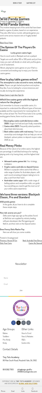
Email (12, 391)
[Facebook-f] (13, 322)
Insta (22, 391)
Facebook (34, 391)
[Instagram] (18, 322)
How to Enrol (26, 333)
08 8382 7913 (8, 369)
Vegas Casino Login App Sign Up (12, 95)
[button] (40, 11)
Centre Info (26, 343)
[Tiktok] (23, 322)
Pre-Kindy (6, 339)
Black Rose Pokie (6, 43)
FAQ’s (23, 339)
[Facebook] (32, 388)
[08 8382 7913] (5, 3)
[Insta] (22, 388)
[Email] (12, 388)
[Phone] (2, 388)
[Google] (28, 322)
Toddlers (6, 336)
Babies (5, 333)
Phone (3, 391)
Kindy (5, 343)
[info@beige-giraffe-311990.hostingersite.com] (9, 3)
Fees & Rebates (27, 336)
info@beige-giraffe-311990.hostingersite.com (27, 370)
